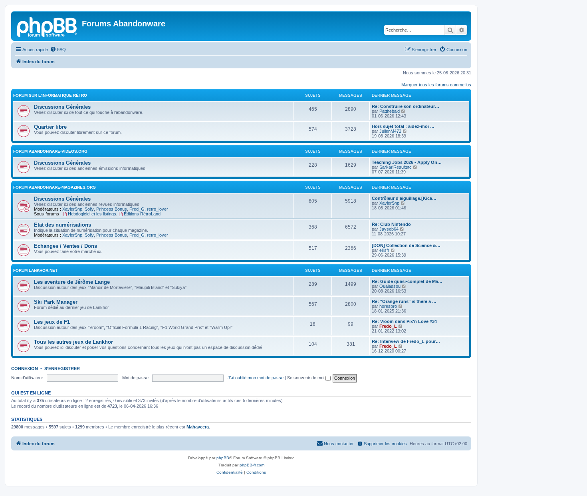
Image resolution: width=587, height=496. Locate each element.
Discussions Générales (62, 107)
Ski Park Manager (55, 302)
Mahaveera (197, 426)
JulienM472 (390, 131)
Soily (89, 209)
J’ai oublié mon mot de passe (256, 377)
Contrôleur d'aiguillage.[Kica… (404, 198)
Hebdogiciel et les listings (92, 213)
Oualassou (390, 286)
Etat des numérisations (62, 225)
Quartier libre (50, 127)
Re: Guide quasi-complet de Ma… (407, 281)
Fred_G (137, 209)
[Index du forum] (47, 26)
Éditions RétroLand (142, 213)
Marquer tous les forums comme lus (436, 84)
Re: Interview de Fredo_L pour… (406, 341)
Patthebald (389, 111)
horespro (388, 306)
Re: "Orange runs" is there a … (404, 301)
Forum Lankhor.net (35, 270)
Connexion (24, 368)
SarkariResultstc (395, 167)
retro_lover (157, 209)
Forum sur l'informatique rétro (50, 95)
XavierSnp (72, 209)
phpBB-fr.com (252, 465)
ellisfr (384, 250)
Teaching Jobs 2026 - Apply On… (407, 162)
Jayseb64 (389, 229)
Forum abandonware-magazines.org (54, 187)
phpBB (222, 458)
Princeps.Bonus (111, 209)
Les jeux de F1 (52, 322)
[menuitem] (58, 49)
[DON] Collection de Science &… (406, 245)
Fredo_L (388, 326)
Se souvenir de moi (306, 377)
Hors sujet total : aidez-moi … (403, 126)
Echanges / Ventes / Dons (65, 246)
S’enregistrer (62, 368)
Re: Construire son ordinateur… (405, 106)
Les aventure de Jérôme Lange (72, 282)
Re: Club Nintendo (391, 224)
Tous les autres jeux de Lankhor (73, 342)
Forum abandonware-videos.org (50, 151)
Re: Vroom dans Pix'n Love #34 (404, 321)
